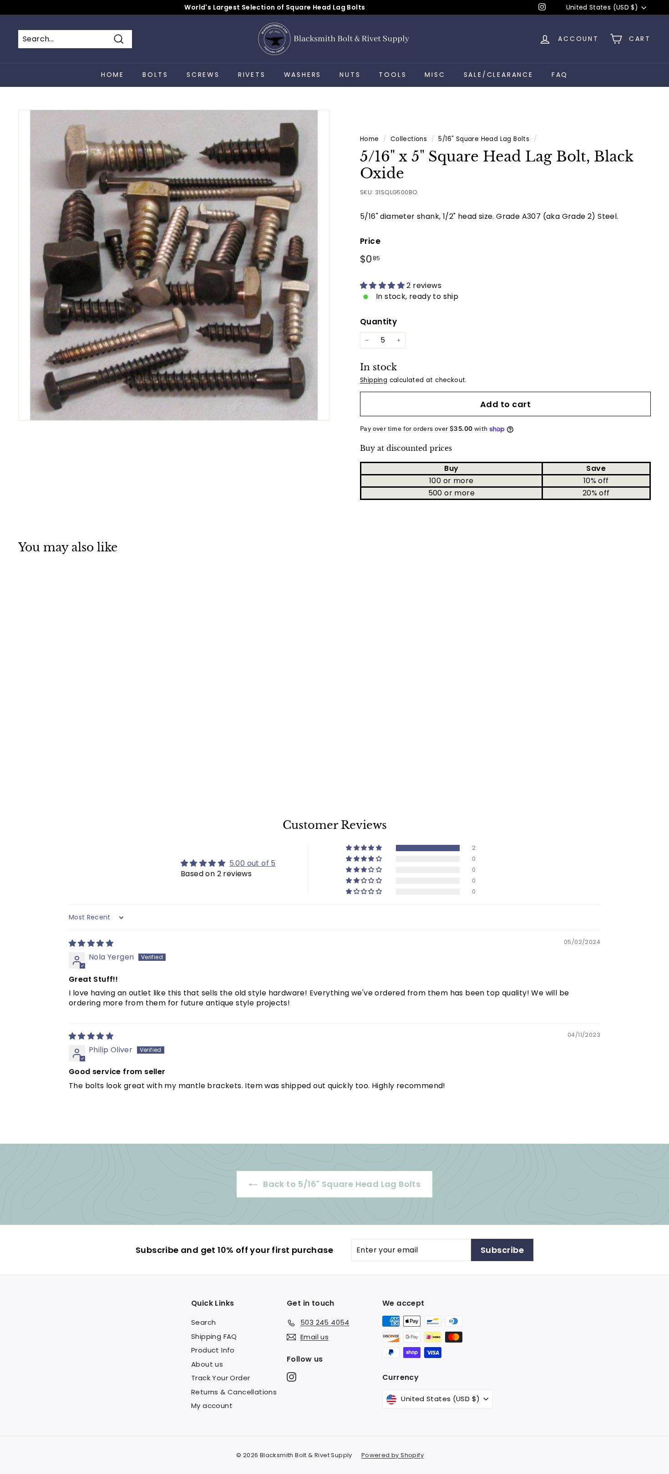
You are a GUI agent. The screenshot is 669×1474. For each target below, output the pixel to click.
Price (370, 241)
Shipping (373, 380)
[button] (383, 285)
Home (112, 74)
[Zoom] (174, 265)
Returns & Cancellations (234, 1392)
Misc (435, 74)
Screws (203, 74)
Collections (408, 139)
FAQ (560, 74)
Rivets (252, 74)
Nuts (350, 74)
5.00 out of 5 (252, 863)
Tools (392, 74)
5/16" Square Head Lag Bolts (483, 139)
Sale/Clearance (498, 74)
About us (207, 1364)
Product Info (213, 1350)
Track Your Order (220, 1378)
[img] (91, 943)
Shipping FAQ (214, 1336)
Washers (303, 74)
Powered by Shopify (392, 1455)
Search (203, 1322)
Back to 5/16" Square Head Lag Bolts (341, 1184)
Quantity (378, 321)
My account (212, 1405)
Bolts (155, 74)
